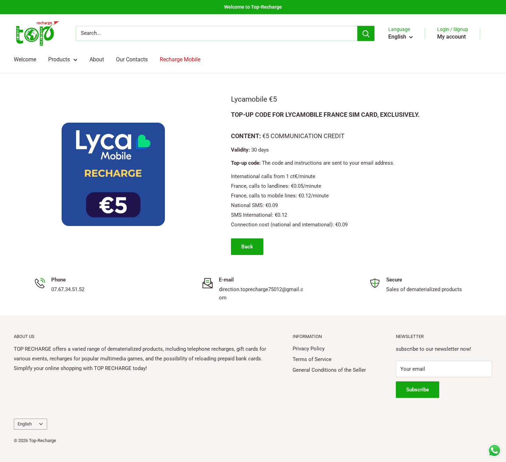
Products (59, 59)
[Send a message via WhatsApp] (494, 450)
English (25, 424)
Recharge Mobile (180, 59)
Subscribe (417, 390)
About (96, 59)
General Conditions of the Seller (329, 370)
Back (247, 247)
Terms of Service (312, 359)
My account (451, 36)
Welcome (25, 59)
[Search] (366, 33)
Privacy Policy (309, 349)
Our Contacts (132, 59)
